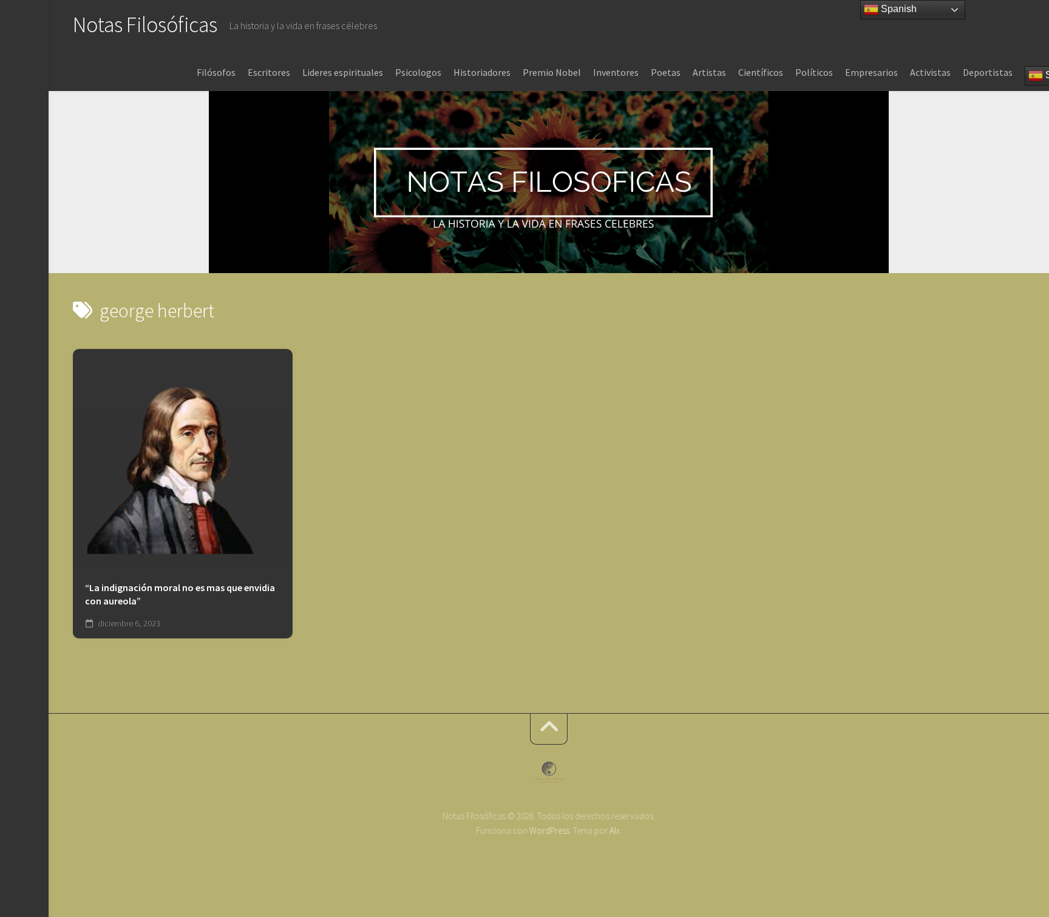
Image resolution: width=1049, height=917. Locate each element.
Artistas (709, 72)
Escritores (269, 72)
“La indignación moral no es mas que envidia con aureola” (180, 594)
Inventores (616, 72)
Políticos (814, 72)
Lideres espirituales (342, 72)
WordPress (549, 830)
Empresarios (871, 72)
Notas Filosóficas (145, 24)
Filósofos (216, 72)
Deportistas (988, 72)
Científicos (760, 72)
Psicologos (418, 72)
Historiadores (482, 72)
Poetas (666, 72)
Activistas (930, 72)
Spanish (897, 9)
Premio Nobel (552, 72)
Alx (614, 830)
